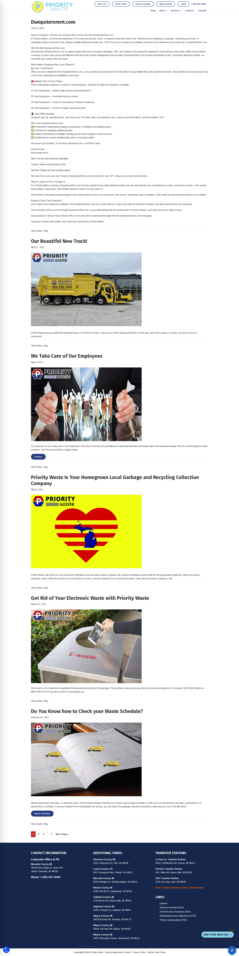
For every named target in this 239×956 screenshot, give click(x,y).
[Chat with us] (232, 950)
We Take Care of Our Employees (67, 356)
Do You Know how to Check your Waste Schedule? (87, 711)
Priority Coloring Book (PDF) (173, 920)
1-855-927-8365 (50, 877)
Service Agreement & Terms (118, 952)
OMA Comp (159, 952)
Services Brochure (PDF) (172, 907)
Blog (45, 231)
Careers (38, 457)
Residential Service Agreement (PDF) (178, 916)
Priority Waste (52, 7)
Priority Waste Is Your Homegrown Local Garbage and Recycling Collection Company (115, 480)
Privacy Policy (139, 952)
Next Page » (62, 835)
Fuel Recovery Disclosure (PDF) (175, 912)
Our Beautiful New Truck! (59, 241)
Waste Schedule (42, 813)
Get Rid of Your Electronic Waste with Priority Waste (90, 598)
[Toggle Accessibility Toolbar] (6, 949)
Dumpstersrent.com (53, 22)
